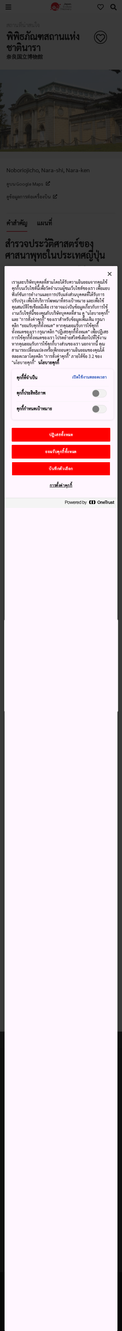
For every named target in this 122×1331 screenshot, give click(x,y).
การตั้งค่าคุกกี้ (61, 485)
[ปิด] (109, 274)
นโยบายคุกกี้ (48, 362)
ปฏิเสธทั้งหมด (61, 434)
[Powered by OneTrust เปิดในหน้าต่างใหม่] (89, 504)
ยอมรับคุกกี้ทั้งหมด (60, 451)
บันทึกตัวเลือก (61, 468)
